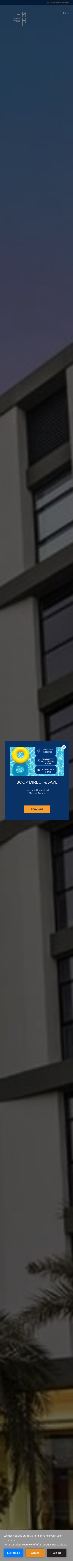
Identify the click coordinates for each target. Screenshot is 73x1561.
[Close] (64, 747)
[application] (36, 1545)
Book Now (37, 809)
